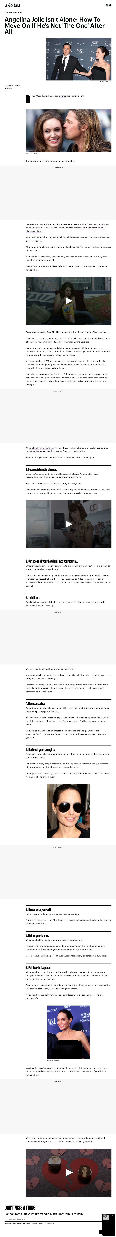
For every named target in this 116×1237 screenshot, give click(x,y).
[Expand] (105, 1215)
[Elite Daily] (13, 5)
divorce (62, 96)
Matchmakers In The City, (41, 448)
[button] (69, 301)
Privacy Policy (51, 1223)
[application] (68, 301)
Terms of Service (39, 1223)
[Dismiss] (112, 1215)
